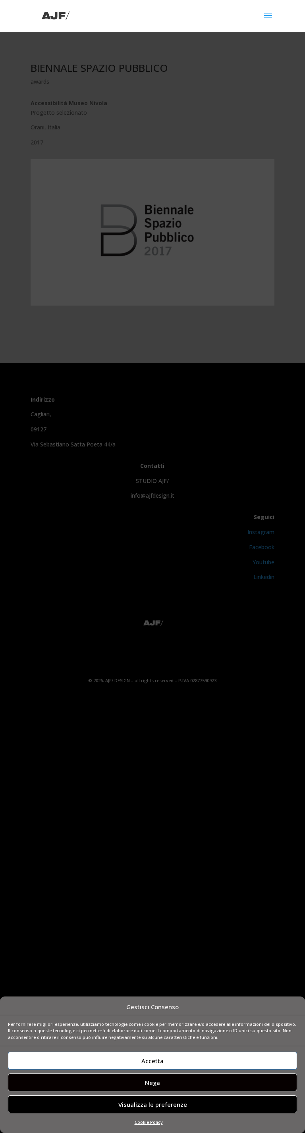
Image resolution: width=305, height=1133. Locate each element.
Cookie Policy (149, 1122)
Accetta (152, 1061)
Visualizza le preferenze (152, 1104)
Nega (152, 1083)
